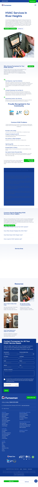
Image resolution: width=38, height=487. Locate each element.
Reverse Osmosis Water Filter (24, 426)
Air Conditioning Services (6, 432)
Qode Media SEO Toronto (20, 474)
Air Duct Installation (5, 413)
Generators (21, 419)
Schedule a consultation (10, 28)
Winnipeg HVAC (5, 424)
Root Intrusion (22, 431)
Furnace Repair (4, 419)
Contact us (20, 28)
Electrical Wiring (22, 416)
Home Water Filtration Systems (25, 424)
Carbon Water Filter (22, 423)
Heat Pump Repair (5, 421)
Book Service (32, 1)
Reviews (3, 450)
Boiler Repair (4, 416)
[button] (33, 457)
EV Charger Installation (23, 417)
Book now (31, 66)
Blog (2, 443)
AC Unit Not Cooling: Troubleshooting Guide (25, 304)
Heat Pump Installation (6, 420)
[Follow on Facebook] (29, 459)
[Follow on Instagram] (24, 459)
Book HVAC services (30, 160)
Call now (27, 481)
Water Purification (22, 427)
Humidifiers (4, 423)
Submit (6, 390)
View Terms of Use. (11, 381)
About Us (3, 442)
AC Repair (3, 431)
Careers (3, 445)
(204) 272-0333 (5, 1)
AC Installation (4, 430)
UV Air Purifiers (4, 425)
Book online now (31, 397)
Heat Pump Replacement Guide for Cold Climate (9, 331)
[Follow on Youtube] (26, 459)
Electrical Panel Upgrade (23, 415)
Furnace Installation (5, 417)
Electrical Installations (23, 413)
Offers (3, 449)
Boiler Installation (5, 414)
